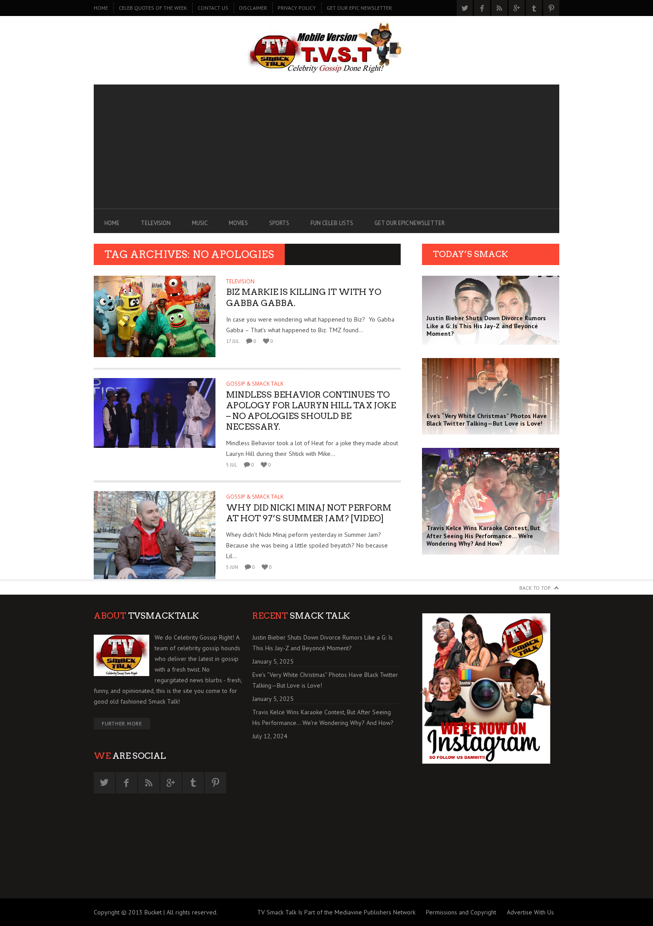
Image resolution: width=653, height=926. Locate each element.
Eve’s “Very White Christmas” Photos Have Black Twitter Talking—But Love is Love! (325, 680)
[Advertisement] (326, 147)
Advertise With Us (530, 912)
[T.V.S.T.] (326, 48)
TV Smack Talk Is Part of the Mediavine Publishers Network (336, 912)
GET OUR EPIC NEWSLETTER (359, 7)
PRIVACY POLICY (297, 7)
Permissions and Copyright (461, 912)
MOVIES (238, 223)
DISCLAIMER (253, 7)
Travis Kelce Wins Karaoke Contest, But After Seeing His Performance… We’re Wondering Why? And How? (323, 717)
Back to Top (535, 587)
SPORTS (279, 223)
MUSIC (199, 223)
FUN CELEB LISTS (332, 223)
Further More (122, 723)
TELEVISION (156, 223)
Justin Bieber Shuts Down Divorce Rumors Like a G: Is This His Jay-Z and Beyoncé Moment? (322, 642)
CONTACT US (213, 7)
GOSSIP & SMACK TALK (254, 383)
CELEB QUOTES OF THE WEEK (153, 7)
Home (101, 7)
